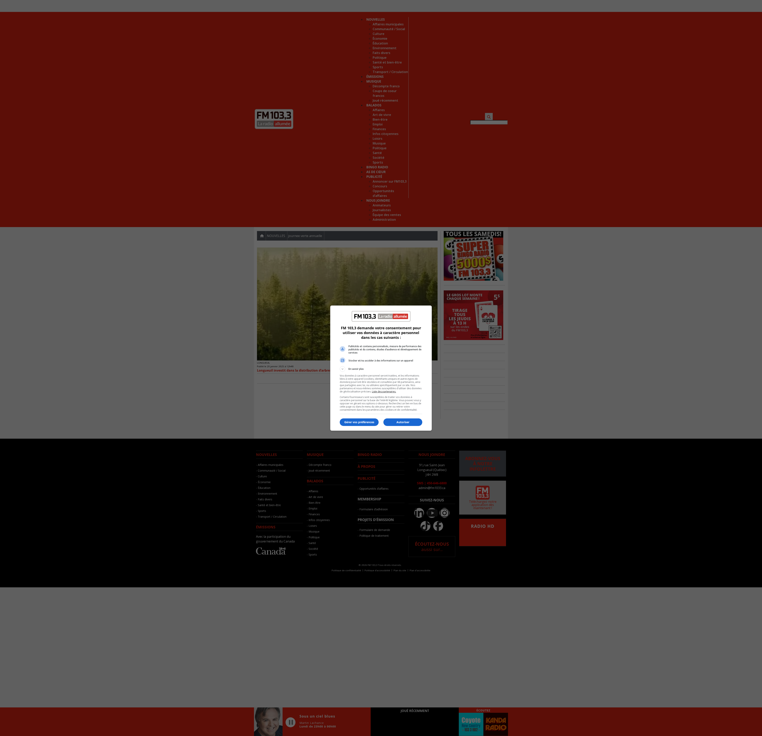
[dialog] (381, 368)
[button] (381, 369)
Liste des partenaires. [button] (384, 391)
